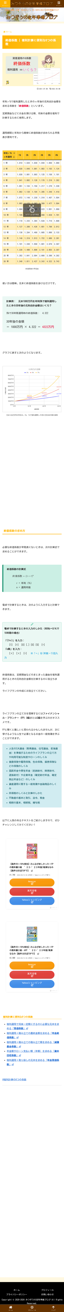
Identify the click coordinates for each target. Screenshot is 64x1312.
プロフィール (47, 1290)
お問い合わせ (47, 1294)
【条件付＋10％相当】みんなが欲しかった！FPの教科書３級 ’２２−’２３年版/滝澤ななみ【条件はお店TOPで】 (31, 867)
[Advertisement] (32, 472)
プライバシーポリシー (16, 1294)
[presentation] (23, 576)
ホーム (17, 1290)
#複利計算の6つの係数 (14, 1079)
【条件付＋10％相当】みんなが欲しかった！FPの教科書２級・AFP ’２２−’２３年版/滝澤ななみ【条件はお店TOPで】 (31, 950)
